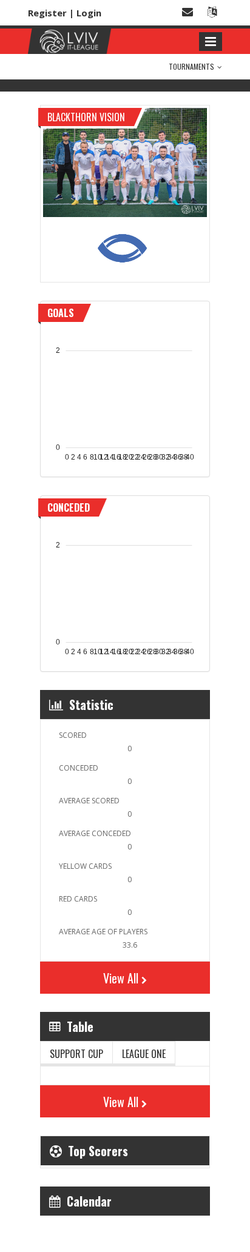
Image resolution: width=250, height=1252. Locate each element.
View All (120, 978)
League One (144, 1053)
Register (47, 13)
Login (88, 13)
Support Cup (76, 1053)
